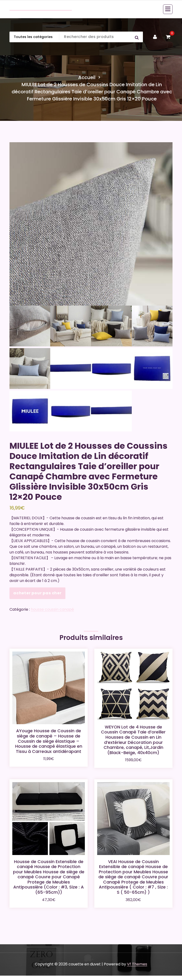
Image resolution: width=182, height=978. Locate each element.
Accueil (87, 77)
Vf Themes (137, 964)
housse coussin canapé (52, 609)
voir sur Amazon (48, 758)
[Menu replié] (168, 9)
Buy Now (133, 757)
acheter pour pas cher (37, 593)
